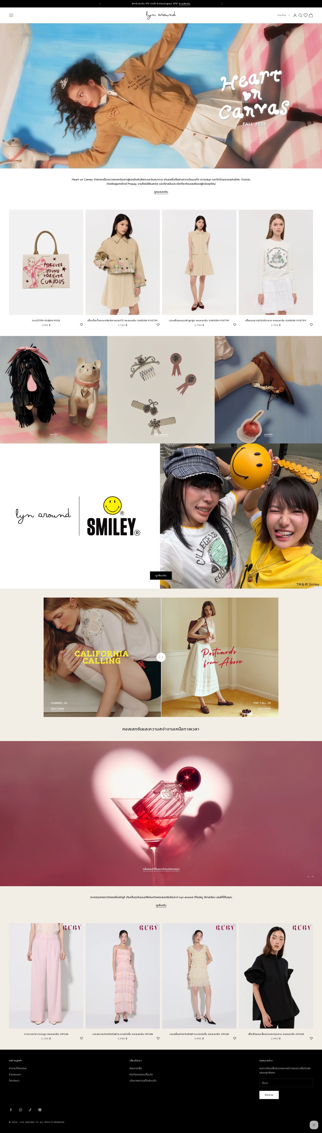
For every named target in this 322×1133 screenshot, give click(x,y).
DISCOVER (57, 709)
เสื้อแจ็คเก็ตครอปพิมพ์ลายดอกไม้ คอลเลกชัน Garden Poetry (122, 320)
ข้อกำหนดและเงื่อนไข (141, 1074)
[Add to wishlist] (81, 324)
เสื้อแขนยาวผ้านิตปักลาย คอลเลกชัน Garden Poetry (276, 320)
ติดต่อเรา (14, 1081)
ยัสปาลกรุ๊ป (136, 1068)
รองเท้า (268, 435)
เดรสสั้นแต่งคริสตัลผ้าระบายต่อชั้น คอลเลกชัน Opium (199, 1034)
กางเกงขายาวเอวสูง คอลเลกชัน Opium (46, 1034)
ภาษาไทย (281, 15)
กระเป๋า (53, 435)
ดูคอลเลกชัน (161, 192)
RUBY (161, 869)
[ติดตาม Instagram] (20, 1110)
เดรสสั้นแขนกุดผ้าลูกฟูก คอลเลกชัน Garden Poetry (199, 320)
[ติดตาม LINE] (40, 1110)
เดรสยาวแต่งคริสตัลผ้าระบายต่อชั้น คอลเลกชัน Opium (122, 1034)
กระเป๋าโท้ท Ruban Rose (46, 320)
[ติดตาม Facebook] (11, 1110)
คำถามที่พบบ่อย (18, 1068)
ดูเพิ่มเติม (160, 575)
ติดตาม (269, 1095)
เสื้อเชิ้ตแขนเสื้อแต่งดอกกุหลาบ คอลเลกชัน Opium (276, 1034)
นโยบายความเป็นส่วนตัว (143, 1081)
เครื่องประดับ (161, 435)
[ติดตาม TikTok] (30, 1110)
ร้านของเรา (15, 1074)
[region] (161, 813)
